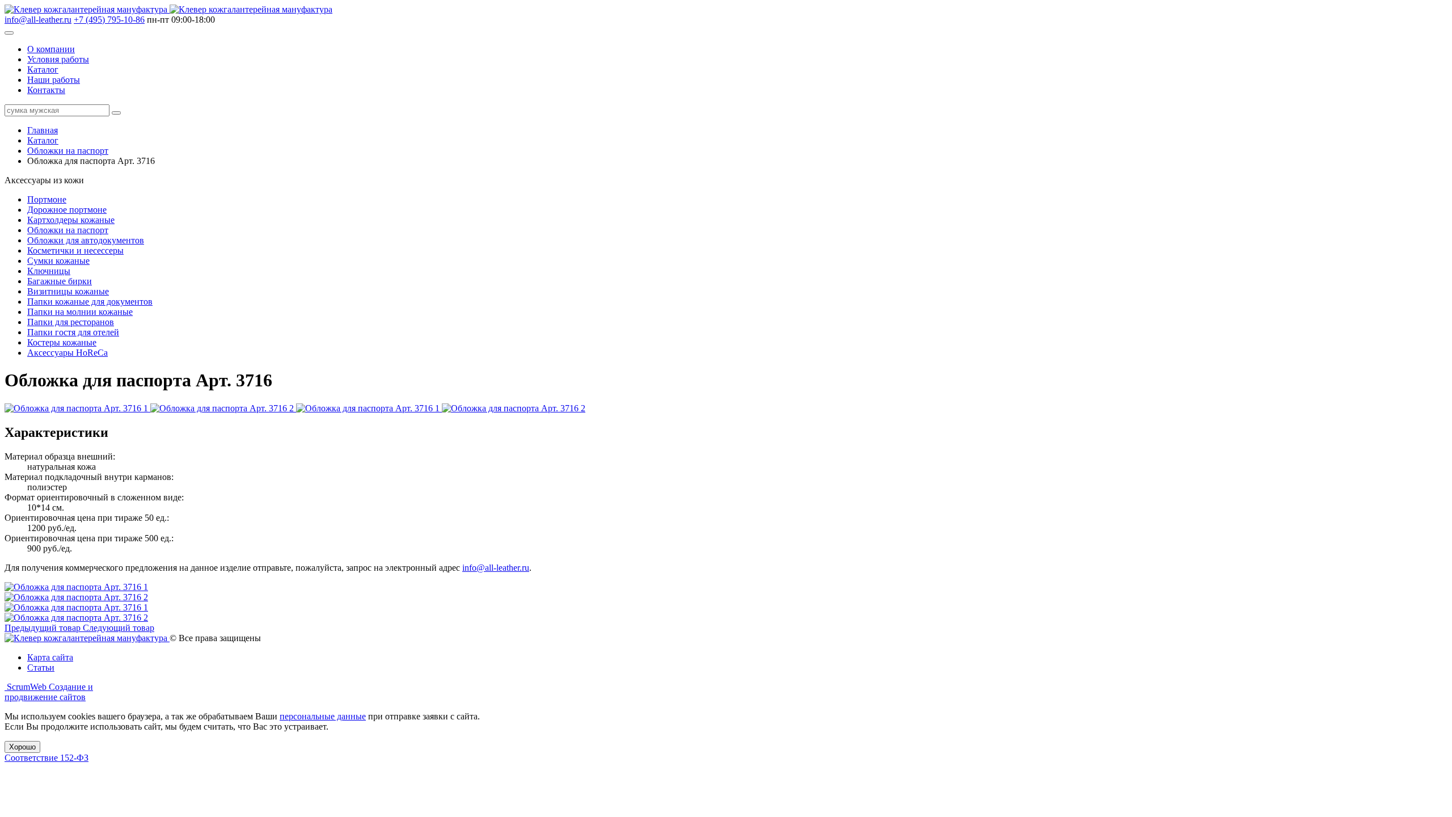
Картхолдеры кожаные (71, 220)
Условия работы (58, 59)
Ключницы (48, 271)
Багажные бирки (59, 281)
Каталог (42, 69)
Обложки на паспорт (67, 150)
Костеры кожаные (61, 342)
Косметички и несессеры (75, 250)
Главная (42, 130)
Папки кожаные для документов (90, 301)
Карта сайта (50, 657)
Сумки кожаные (58, 261)
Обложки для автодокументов (85, 240)
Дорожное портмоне (67, 209)
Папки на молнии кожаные (80, 312)
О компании (51, 49)
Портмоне (46, 199)
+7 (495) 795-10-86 (109, 19)
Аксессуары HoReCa (67, 352)
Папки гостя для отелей (73, 332)
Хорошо (22, 747)
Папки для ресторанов (70, 322)
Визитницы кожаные (68, 291)
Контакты (46, 90)
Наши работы (53, 80)
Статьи (40, 667)
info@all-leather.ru (38, 19)
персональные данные (323, 716)
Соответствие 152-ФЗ (46, 758)
